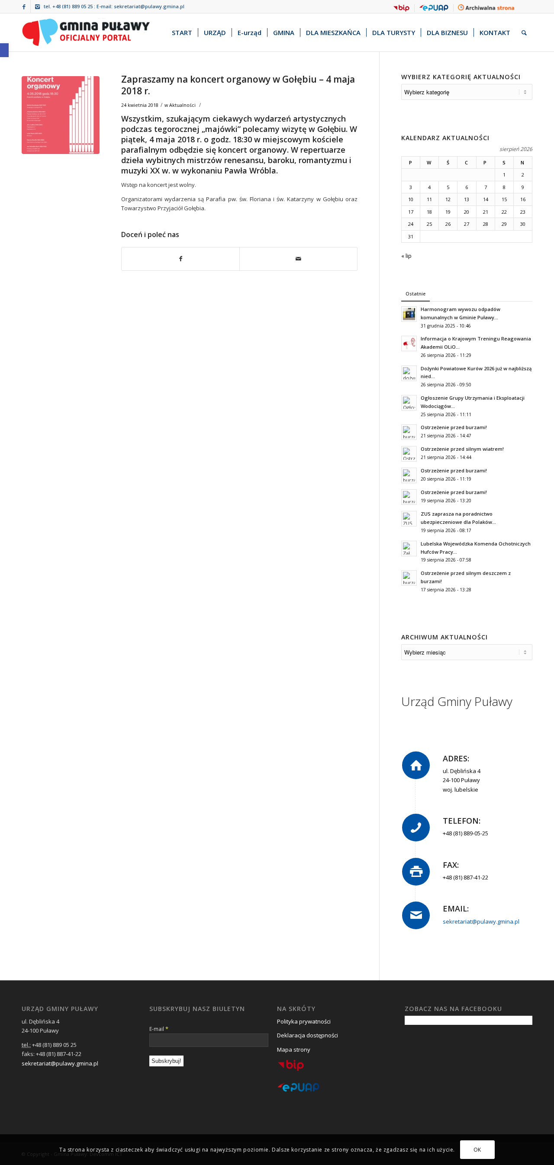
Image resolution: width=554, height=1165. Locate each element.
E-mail (158, 1029)
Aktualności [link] (182, 105)
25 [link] (429, 224)
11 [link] (429, 199)
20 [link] (466, 212)
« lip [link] (406, 256)
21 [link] (485, 212)
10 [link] (410, 199)
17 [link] (410, 212)
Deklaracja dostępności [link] (307, 1035)
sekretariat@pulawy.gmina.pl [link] (149, 6)
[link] (4, 50)
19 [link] (448, 212)
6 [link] (466, 187)
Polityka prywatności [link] (304, 1021)
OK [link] (477, 1149)
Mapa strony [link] (293, 1049)
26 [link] (448, 224)
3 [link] (410, 187)
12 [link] (448, 199)
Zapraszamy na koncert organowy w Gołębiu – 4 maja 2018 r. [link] (238, 85)
